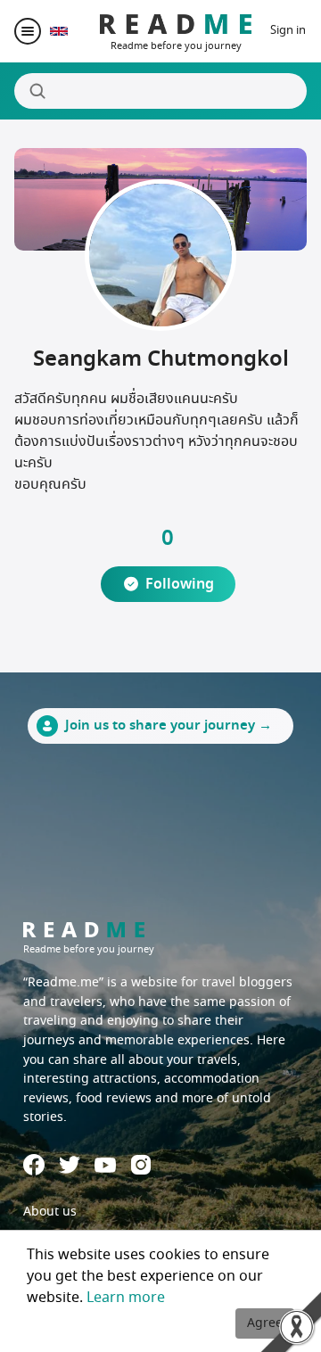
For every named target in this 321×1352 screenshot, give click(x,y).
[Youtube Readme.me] (105, 1165)
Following (179, 584)
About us (50, 1211)
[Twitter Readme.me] (69, 1165)
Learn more (125, 1297)
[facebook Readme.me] (34, 1164)
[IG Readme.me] (141, 1164)
